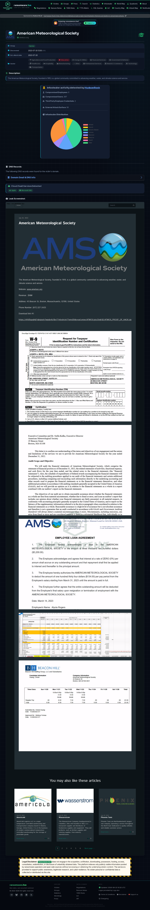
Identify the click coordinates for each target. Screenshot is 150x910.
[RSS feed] (31, 895)
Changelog (105, 898)
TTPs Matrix (84, 8)
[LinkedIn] (26, 895)
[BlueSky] (17, 895)
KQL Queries (98, 8)
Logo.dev (116, 890)
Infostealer (108, 4)
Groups (66, 4)
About (144, 4)
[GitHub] (21, 895)
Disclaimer (122, 894)
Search (85, 4)
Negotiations (41, 8)
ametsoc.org (24, 38)
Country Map (119, 8)
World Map (121, 4)
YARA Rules (70, 8)
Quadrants (134, 4)
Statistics (95, 4)
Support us (134, 894)
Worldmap (58, 896)
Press (75, 4)
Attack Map (133, 8)
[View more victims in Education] (141, 35)
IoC (108, 8)
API (77, 899)
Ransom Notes (56, 8)
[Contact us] (12, 895)
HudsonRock (92, 87)
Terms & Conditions (108, 894)
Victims (56, 4)
